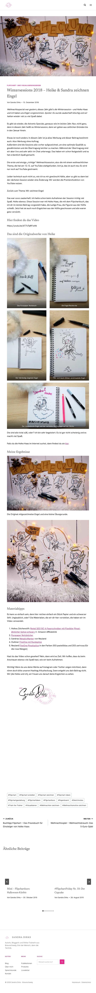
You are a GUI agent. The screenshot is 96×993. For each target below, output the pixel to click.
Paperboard (63, 800)
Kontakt (8, 974)
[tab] (43, 911)
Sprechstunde (10, 970)
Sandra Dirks (15, 102)
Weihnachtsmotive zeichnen (74, 805)
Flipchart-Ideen (63, 795)
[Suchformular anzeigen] (85, 5)
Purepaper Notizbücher (22, 635)
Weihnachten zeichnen (49, 805)
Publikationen (26, 963)
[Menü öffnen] (90, 5)
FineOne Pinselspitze (29, 645)
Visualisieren (31, 805)
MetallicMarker (27, 638)
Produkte (24, 967)
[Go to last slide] (7, 882)
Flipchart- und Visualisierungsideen (24, 85)
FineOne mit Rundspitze (31, 642)
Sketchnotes (77, 800)
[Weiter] (89, 882)
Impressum (76, 982)
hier (66, 443)
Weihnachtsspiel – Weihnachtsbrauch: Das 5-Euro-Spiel (72, 823)
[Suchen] (62, 961)
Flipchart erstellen (27, 795)
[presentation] (24, 869)
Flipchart (12, 795)
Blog (6, 963)
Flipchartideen (34, 800)
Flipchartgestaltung (16, 800)
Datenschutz (86, 982)
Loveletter (25, 970)
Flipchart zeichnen (46, 795)
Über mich (9, 967)
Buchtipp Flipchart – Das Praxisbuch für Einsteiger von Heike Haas (22, 823)
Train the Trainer (15, 805)
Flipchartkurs (49, 800)
